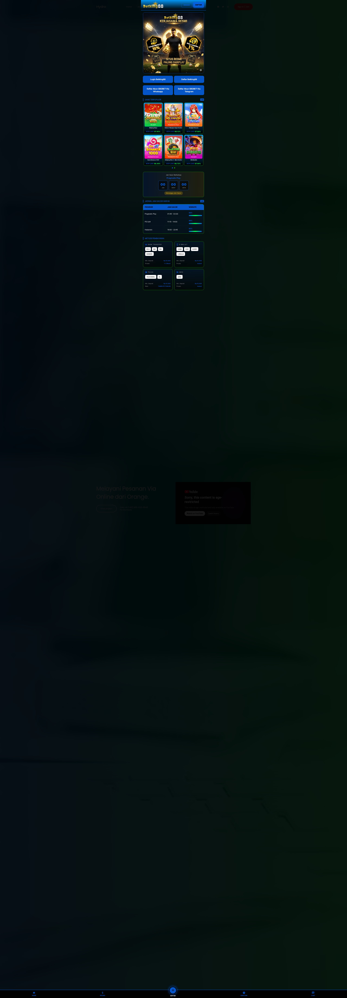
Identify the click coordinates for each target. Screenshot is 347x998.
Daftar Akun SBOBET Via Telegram (189, 90)
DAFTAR (198, 5)
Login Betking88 (158, 79)
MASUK (187, 5)
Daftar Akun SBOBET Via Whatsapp (158, 90)
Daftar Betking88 (189, 79)
